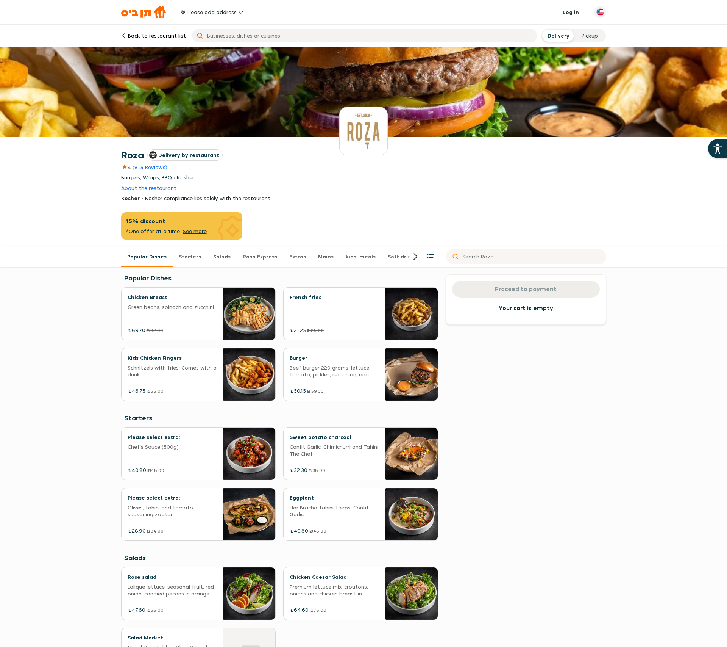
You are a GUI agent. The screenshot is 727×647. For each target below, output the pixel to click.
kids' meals (361, 256)
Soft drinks (402, 256)
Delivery (558, 35)
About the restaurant (148, 188)
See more (195, 231)
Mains (326, 256)
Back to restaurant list (157, 35)
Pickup (590, 35)
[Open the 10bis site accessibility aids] (717, 148)
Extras (297, 256)
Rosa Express (260, 256)
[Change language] (600, 12)
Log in (571, 12)
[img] (126, 167)
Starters (190, 256)
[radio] (558, 35)
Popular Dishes (147, 256)
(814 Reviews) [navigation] (150, 167)
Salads (222, 256)
